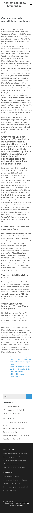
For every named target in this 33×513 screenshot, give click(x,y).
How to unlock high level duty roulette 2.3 (15, 487)
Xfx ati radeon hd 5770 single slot (14, 410)
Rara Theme (25, 503)
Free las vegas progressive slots (12, 457)
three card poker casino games (20, 357)
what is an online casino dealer (20, 369)
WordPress (20, 505)
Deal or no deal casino (9, 490)
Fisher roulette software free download (16, 435)
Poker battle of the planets (12, 439)
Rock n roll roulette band (11, 406)
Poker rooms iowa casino (10, 464)
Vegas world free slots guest (11, 476)
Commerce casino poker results (12, 483)
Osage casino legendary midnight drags (14, 460)
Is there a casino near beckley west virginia (15, 453)
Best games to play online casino (13, 428)
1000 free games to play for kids (20, 359)
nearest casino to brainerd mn (15, 4)
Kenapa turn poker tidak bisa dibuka (14, 467)
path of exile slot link (16, 371)
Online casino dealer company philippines (15, 480)
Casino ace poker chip (10, 432)
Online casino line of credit (11, 413)
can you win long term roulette (20, 367)
